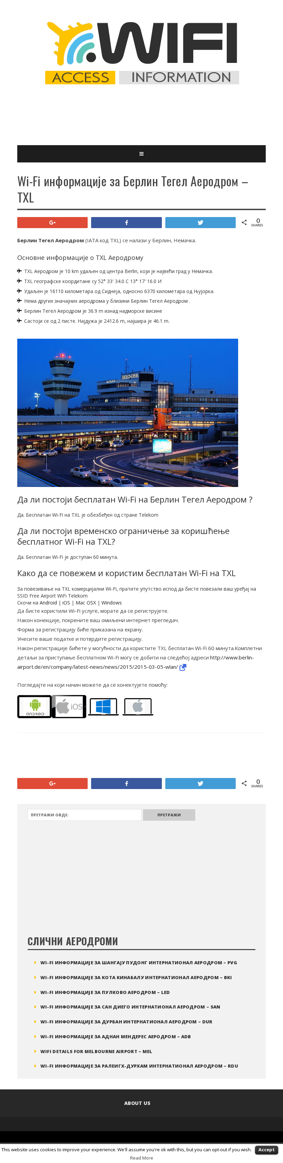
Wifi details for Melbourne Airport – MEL (96, 1051)
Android (48, 602)
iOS (66, 602)
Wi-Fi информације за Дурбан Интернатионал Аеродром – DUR (126, 1022)
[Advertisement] (143, 115)
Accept (266, 1149)
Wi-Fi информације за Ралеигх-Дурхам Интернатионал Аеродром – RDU (139, 1066)
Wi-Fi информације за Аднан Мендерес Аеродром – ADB (115, 1036)
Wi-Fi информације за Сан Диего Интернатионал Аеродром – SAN (130, 1007)
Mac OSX (86, 602)
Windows (111, 602)
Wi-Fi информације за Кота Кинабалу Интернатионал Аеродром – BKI (136, 977)
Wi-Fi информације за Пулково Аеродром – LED (105, 992)
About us (137, 1103)
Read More (141, 1158)
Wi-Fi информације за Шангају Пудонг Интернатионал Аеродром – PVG (138, 962)
